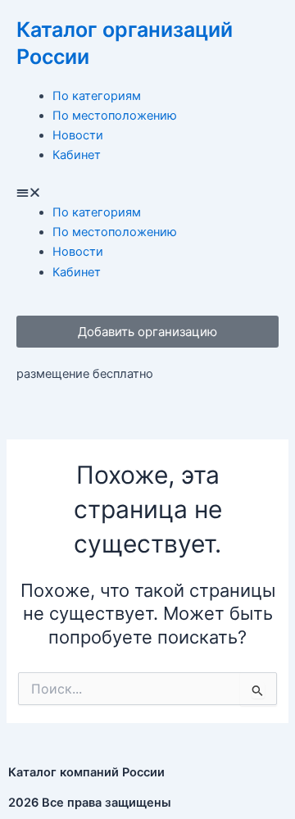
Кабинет (76, 155)
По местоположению (114, 115)
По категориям (96, 96)
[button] (147, 192)
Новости (77, 135)
